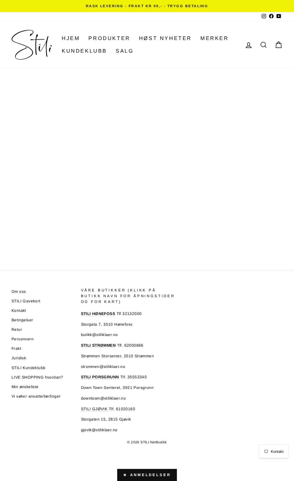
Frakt (16, 348)
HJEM (71, 38)
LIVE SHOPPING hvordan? (37, 377)
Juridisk (18, 358)
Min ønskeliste (25, 387)
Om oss (18, 291)
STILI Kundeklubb (28, 368)
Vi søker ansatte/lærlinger (36, 396)
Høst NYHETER (165, 38)
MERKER (214, 38)
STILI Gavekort (25, 301)
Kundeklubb (84, 51)
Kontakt (18, 310)
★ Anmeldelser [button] (147, 475)
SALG (125, 51)
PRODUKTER (109, 38)
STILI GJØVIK (95, 409)
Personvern (22, 339)
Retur (16, 329)
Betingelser (22, 320)
